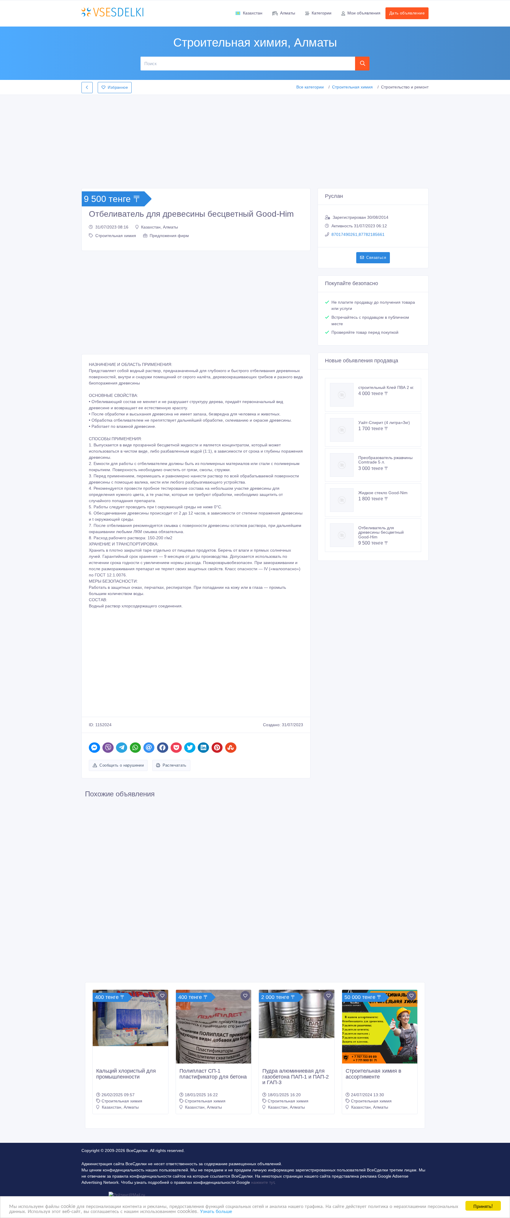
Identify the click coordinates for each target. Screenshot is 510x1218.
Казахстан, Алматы (159, 227)
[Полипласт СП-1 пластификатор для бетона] (213, 1043)
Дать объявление (407, 13)
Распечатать (175, 765)
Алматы (287, 13)
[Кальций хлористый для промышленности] (130, 1018)
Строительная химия (352, 87)
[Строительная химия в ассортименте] (380, 1027)
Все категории (310, 87)
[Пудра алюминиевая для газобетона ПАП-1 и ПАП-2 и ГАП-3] (296, 1014)
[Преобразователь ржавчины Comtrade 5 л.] (344, 465)
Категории (321, 13)
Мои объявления (363, 13)
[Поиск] (362, 63)
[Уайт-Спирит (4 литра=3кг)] (344, 430)
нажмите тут (262, 1182)
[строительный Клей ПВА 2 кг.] (344, 395)
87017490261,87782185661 (358, 234)
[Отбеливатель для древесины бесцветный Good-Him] (344, 535)
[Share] (94, 747)
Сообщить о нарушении (121, 765)
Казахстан (252, 13)
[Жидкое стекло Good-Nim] (344, 500)
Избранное (118, 87)
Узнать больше (216, 1210)
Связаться (376, 257)
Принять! (483, 1205)
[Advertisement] (255, 139)
